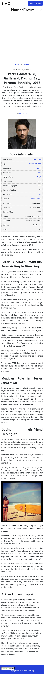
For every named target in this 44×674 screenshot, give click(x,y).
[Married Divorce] (23, 10)
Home (17, 65)
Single (39, 177)
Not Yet (38, 185)
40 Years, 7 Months (35, 164)
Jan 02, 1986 (37, 159)
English (39, 168)
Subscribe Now (35, 3)
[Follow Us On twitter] (6, 3)
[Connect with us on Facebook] (2, 3)
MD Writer (23, 113)
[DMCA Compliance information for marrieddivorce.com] (22, 668)
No (40, 194)
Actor (26, 65)
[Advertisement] (22, 35)
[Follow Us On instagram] (9, 3)
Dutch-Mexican (36, 199)
